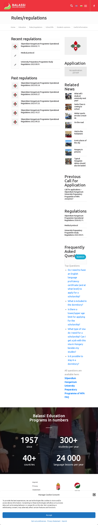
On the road (79, 122)
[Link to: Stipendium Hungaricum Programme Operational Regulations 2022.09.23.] (15, 122)
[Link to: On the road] (68, 125)
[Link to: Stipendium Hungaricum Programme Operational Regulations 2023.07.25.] (15, 104)
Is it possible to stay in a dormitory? (75, 360)
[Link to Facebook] (94, 6)
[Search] (70, 5)
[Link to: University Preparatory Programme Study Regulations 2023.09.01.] (15, 64)
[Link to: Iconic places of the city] (68, 143)
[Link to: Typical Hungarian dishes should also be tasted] (68, 161)
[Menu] (85, 5)
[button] (94, 494)
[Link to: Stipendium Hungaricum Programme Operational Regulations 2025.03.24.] (15, 86)
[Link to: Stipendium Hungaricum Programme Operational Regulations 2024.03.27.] (15, 95)
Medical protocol (27, 53)
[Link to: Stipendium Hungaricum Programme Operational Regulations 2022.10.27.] (15, 113)
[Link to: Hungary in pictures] (68, 152)
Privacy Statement (53, 521)
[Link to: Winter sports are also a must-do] (68, 116)
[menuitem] (70, 5)
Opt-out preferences (38, 521)
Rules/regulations (29, 17)
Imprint (64, 521)
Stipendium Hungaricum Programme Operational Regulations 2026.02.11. (74, 218)
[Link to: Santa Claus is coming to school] (68, 107)
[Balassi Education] (14, 5)
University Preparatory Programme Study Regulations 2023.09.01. (74, 232)
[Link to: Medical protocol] (15, 55)
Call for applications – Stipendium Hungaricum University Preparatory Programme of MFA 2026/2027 (74, 194)
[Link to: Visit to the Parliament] (68, 134)
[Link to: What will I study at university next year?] (68, 96)
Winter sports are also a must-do (80, 115)
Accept (49, 515)
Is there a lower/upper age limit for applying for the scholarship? (76, 317)
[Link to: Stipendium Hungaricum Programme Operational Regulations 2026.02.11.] (15, 46)
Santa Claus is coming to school (79, 106)
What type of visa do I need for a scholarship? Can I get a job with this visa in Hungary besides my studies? (77, 340)
